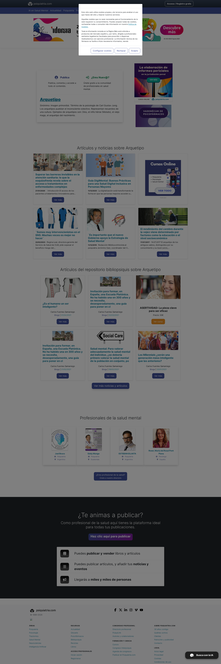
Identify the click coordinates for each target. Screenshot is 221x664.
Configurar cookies (102, 50)
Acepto (134, 50)
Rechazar (121, 50)
